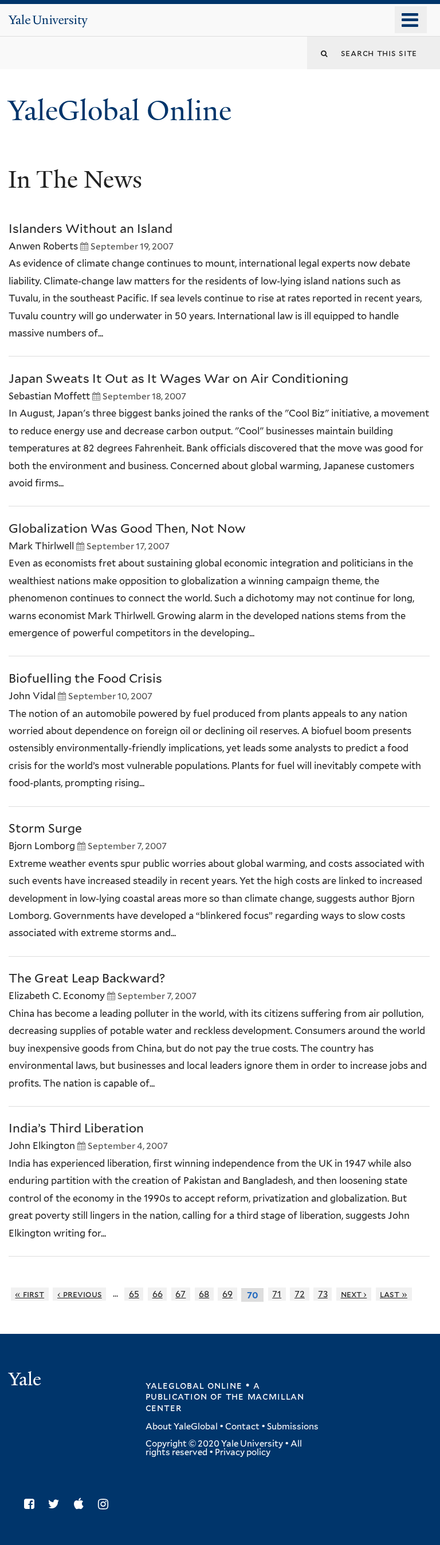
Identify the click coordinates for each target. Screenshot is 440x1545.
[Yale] (26, 1380)
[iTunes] (81, 1504)
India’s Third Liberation (76, 1128)
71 (276, 1294)
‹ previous (79, 1294)
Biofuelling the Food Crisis (85, 678)
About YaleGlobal (182, 1426)
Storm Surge (45, 828)
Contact (242, 1426)
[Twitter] (56, 1504)
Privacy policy (242, 1452)
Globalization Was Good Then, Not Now (127, 528)
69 (227, 1294)
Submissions (293, 1426)
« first (29, 1294)
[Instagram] (106, 1504)
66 (157, 1294)
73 (323, 1294)
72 (299, 1294)
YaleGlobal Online (119, 110)
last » (393, 1294)
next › (354, 1294)
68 (204, 1294)
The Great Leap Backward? (87, 978)
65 (134, 1294)
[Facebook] (32, 1504)
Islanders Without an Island (90, 228)
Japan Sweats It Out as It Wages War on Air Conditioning (178, 378)
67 (180, 1294)
